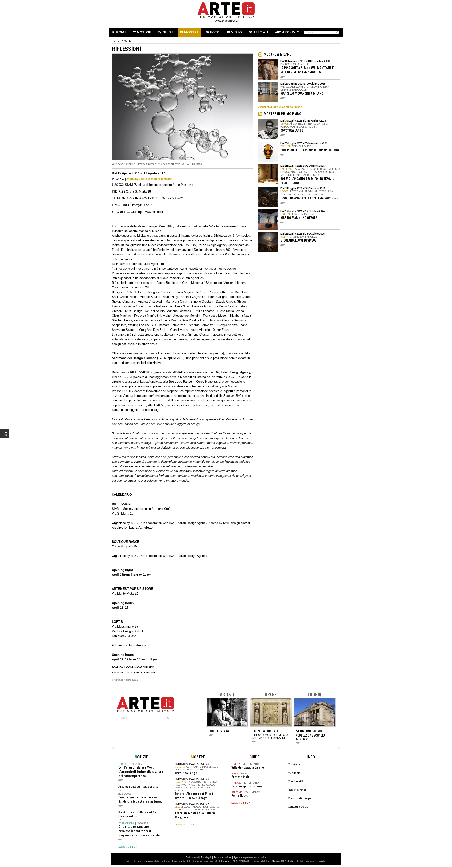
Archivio (290, 32)
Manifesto (294, 772)
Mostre (191, 32)
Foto (215, 32)
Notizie (144, 32)
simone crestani (125, 680)
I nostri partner (297, 789)
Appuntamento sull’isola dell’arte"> (140, 794)
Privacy (217, 857)
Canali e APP (295, 781)
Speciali (260, 32)
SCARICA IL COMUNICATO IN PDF (133, 667)
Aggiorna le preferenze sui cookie (250, 857)
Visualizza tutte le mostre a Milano (149, 179)
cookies (227, 857)
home (115, 40)
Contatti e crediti (298, 806)
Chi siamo (294, 764)
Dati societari (192, 857)
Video (236, 32)
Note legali (206, 857)
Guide (167, 32)
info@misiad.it (142, 205)
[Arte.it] (226, 9)
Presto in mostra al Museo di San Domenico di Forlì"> (139, 824)
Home (121, 32)
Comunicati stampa (299, 798)
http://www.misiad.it (150, 212)
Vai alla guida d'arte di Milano (134, 672)
